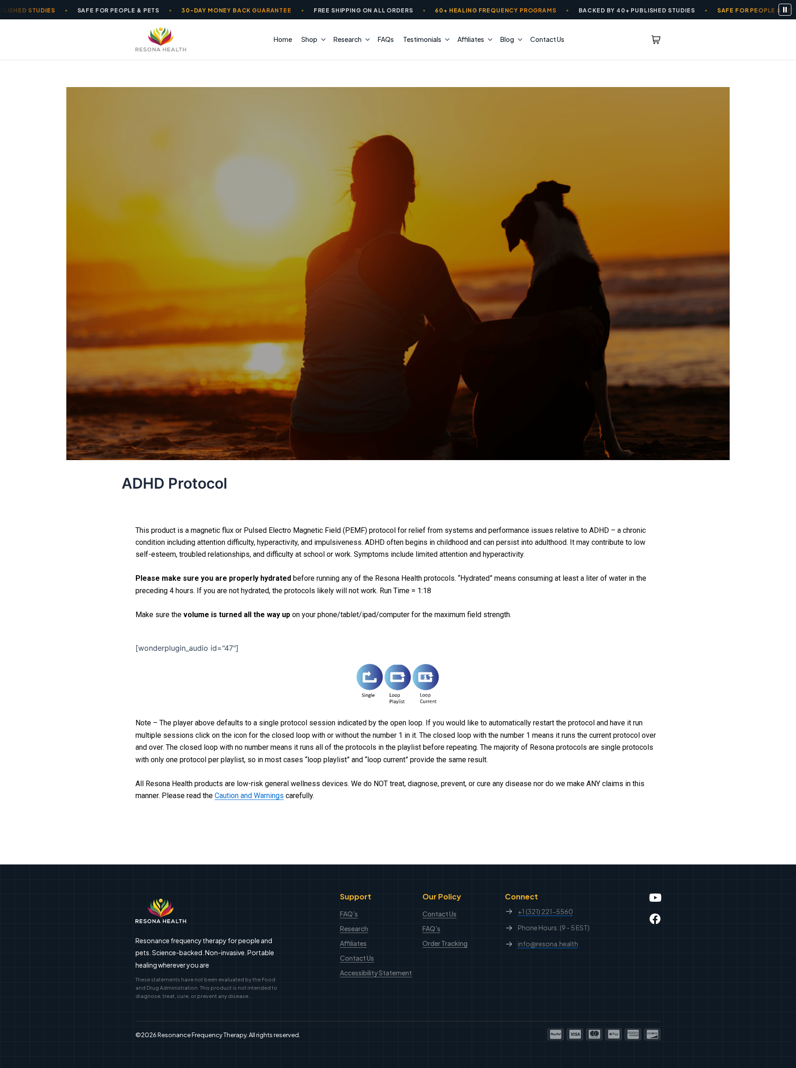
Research (348, 39)
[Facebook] (655, 918)
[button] (321, 39)
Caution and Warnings (249, 795)
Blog (507, 39)
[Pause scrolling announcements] (784, 10)
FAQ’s (349, 914)
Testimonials (422, 39)
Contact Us (547, 39)
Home (283, 39)
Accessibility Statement (376, 973)
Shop (309, 39)
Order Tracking (445, 943)
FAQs (386, 39)
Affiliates (470, 39)
